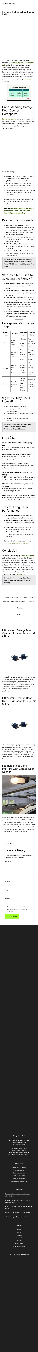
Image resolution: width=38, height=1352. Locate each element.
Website (7, 898)
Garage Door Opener (8, 601)
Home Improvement (20, 601)
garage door (27, 79)
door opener (21, 574)
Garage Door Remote (19, 1175)
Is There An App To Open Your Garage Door (17, 1212)
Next (18, 614)
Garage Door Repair (19, 1178)
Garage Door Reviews (16, 597)
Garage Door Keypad (19, 1173)
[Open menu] (35, 4)
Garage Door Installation (19, 1167)
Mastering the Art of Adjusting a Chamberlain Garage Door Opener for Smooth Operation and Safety (18, 210)
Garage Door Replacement (19, 1181)
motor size (32, 601)
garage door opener (27, 556)
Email (7, 890)
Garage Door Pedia (8, 3)
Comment (8, 861)
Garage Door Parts (19, 1170)
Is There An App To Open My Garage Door (17, 1217)
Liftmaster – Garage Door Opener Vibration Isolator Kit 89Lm (19, 633)
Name (7, 882)
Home (19, 1229)
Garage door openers (9, 119)
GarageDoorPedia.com (22, 1254)
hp (28, 601)
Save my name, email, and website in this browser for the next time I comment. (19, 909)
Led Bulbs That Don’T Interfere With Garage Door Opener (18, 768)
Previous (20, 608)
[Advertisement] (19, 38)
